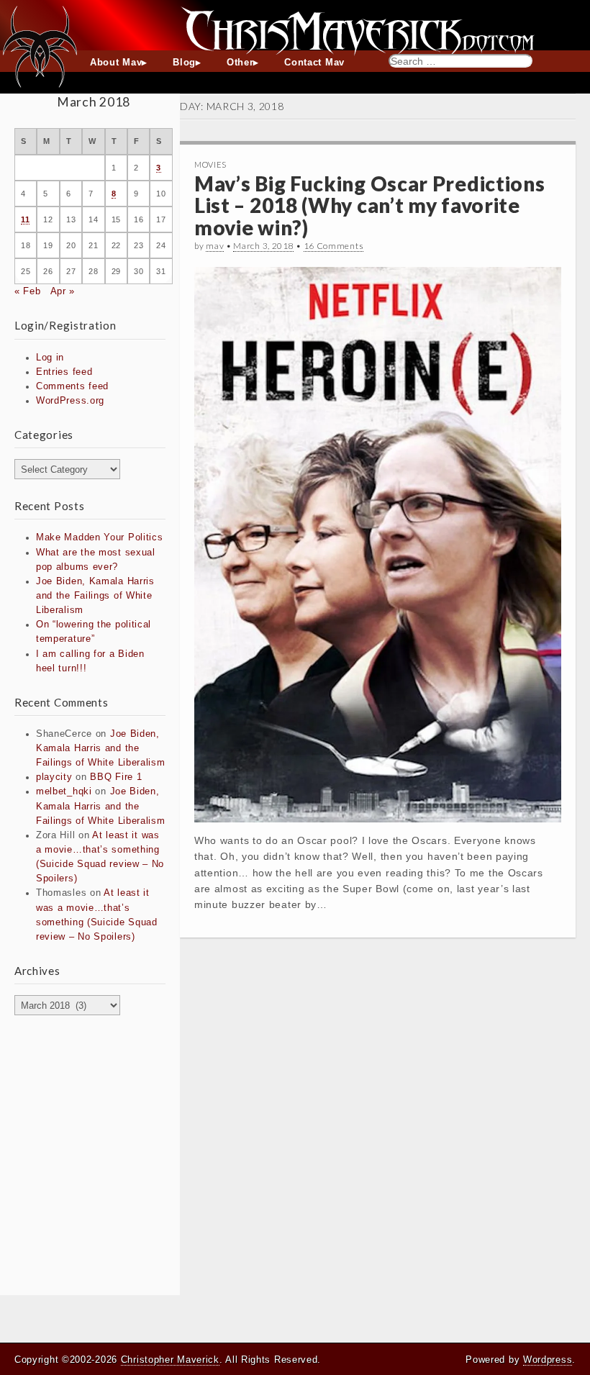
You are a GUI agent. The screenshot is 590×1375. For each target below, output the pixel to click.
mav (215, 245)
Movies (210, 164)
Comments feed (72, 386)
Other (240, 63)
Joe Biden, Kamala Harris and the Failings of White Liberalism (95, 595)
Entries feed (64, 372)
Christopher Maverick (170, 1359)
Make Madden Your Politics (99, 537)
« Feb (27, 291)
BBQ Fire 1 (116, 777)
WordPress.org (70, 401)
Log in (50, 358)
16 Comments (334, 245)
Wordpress (547, 1359)
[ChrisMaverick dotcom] (295, 25)
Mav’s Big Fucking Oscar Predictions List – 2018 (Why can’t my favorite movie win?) (369, 205)
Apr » (63, 291)
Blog (184, 63)
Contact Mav (314, 63)
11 (25, 219)
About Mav (116, 63)
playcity (54, 777)
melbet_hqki (64, 791)
